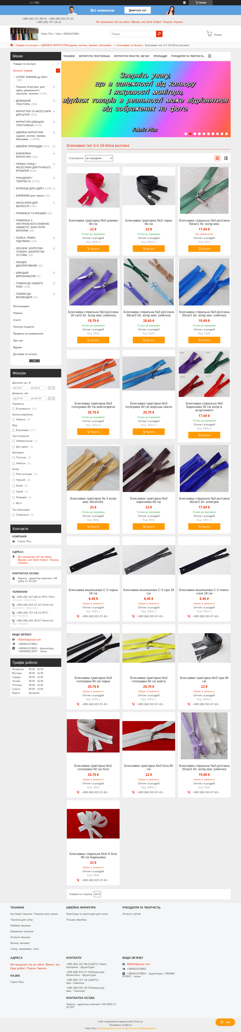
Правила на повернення (28, 333)
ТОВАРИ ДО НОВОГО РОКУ (29, 285)
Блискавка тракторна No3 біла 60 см (148, 767)
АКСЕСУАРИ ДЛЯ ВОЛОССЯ (26, 204)
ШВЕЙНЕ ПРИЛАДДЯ (29, 146)
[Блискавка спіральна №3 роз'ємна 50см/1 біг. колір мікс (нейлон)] (204, 281)
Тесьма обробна (76, 919)
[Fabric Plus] (24, 33)
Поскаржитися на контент (112, 1028)
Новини (17, 313)
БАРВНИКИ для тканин (30, 195)
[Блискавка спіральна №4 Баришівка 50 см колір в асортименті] (204, 373)
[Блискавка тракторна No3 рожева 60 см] (93, 190)
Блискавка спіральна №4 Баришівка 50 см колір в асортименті (204, 407)
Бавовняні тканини (21, 931)
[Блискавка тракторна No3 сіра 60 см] (204, 647)
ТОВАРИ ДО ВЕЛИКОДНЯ (24, 295)
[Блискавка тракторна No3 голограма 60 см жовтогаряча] (93, 373)
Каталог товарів (22, 70)
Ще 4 (18, 503)
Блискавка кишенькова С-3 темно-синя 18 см (204, 591)
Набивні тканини (20, 925)
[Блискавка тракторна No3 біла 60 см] (148, 735)
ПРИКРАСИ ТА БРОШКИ (31, 213)
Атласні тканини (20, 937)
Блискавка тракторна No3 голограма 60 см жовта (148, 679)
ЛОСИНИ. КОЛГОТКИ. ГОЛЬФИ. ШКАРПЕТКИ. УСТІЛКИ (30, 252)
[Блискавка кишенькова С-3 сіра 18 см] (148, 559)
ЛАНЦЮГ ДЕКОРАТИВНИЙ (26, 264)
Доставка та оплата (25, 354)
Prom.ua (138, 1021)
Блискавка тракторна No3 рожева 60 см (93, 222)
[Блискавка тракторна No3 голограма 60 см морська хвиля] (148, 373)
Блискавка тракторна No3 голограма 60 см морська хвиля (148, 405)
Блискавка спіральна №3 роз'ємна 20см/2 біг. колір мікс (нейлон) (204, 767)
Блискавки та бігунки (129, 45)
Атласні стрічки (131, 913)
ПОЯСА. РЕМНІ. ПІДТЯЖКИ (26, 239)
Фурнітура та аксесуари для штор (87, 913)
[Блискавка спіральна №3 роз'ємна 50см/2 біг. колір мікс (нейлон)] (148, 281)
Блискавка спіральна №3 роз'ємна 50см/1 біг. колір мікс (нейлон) (204, 313)
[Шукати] (159, 34)
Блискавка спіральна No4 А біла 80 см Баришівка (93, 855)
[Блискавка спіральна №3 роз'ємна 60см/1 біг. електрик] (204, 468)
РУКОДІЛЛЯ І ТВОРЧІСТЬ (24, 179)
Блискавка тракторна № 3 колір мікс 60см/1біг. (93, 500)
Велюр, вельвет (20, 942)
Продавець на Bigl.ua (120, 1025)
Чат (228, 1022)
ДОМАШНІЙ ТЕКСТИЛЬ (23, 102)
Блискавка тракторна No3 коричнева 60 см (148, 500)
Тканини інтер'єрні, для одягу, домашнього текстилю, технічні (30, 90)
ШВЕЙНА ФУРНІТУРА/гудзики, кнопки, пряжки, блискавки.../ (77, 45)
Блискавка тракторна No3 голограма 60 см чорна (93, 679)
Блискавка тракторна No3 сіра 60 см (204, 679)
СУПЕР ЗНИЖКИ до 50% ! (32, 76)
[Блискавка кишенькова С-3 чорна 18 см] (93, 559)
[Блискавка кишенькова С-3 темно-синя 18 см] (204, 559)
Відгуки (17, 347)
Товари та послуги (27, 45)
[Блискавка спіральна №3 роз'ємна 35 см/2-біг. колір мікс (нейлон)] (93, 281)
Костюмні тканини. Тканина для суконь (34, 913)
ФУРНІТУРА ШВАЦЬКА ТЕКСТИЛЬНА (30, 123)
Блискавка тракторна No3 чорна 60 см (148, 222)
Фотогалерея (21, 306)
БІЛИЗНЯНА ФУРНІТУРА (23, 155)
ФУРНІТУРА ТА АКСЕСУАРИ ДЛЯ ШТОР (33, 113)
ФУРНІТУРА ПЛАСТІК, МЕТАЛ (131, 56)
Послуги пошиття (23, 326)
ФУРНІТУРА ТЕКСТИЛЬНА (94, 56)
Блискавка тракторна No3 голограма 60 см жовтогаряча (93, 405)
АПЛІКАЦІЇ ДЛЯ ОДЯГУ (30, 188)
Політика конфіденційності (141, 1028)
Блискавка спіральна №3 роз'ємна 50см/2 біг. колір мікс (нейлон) (149, 313)
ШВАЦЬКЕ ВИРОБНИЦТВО (26, 274)
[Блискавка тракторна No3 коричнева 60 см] (148, 468)
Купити (95, 248)
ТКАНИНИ (69, 56)
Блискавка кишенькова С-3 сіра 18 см (148, 591)
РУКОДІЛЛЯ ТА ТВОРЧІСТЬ (187, 56)
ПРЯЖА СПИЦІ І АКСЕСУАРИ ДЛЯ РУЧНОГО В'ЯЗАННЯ (33, 167)
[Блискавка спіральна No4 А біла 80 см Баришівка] (93, 823)
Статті (17, 319)
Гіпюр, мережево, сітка (24, 948)
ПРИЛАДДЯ (160, 56)
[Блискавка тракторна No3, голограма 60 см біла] (93, 735)
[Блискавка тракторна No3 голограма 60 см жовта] (148, 647)
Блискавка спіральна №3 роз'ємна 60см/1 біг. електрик (204, 500)
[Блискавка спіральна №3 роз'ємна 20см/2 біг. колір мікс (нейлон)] (204, 735)
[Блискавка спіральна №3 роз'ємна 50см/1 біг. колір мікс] (204, 190)
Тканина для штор (21, 919)
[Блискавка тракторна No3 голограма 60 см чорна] (93, 647)
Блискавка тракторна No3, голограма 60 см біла (93, 767)
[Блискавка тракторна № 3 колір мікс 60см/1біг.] (93, 468)
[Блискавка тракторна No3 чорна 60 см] (148, 190)
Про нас (18, 340)
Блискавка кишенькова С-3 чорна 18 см (93, 591)
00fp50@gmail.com (29, 639)
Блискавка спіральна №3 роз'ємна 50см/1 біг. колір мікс (204, 222)
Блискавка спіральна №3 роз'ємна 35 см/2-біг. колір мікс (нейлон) (93, 313)
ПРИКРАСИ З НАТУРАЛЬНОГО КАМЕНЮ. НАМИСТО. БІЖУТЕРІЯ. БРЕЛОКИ (33, 225)
